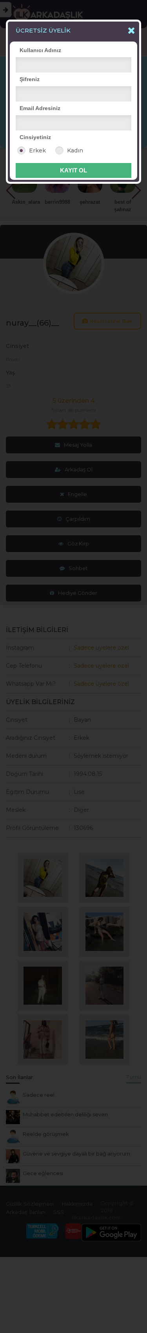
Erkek (37, 150)
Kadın (75, 150)
